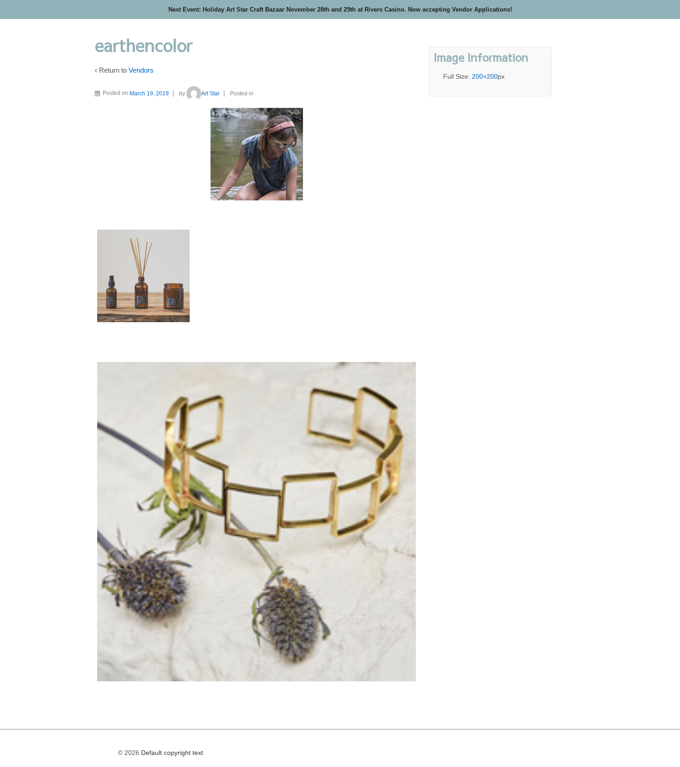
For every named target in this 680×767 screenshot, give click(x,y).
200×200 (485, 76)
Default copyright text (171, 752)
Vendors (141, 70)
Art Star (210, 93)
